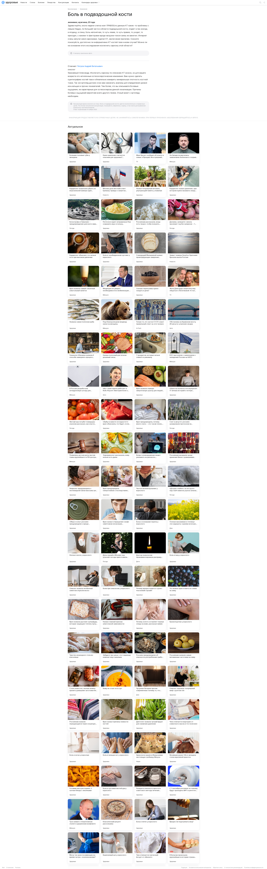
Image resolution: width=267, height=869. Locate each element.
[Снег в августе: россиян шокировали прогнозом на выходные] (183, 414)
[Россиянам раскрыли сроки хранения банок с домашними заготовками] (183, 448)
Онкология (83, 9)
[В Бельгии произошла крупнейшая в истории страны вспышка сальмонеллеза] (183, 848)
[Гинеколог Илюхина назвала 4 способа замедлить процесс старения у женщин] (83, 348)
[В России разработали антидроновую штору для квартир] (83, 381)
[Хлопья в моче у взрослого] (83, 548)
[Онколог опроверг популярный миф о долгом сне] (183, 681)
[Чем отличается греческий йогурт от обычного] (150, 848)
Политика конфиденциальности (253, 867)
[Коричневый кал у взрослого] (116, 848)
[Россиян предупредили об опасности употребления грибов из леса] (150, 648)
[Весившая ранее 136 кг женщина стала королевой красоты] (183, 748)
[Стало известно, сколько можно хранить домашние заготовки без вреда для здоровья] (83, 681)
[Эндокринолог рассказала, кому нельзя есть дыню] (116, 448)
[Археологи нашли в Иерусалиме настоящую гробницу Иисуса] (150, 748)
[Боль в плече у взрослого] (150, 814)
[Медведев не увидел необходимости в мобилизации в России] (116, 281)
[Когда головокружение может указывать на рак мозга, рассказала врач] (150, 448)
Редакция (184, 867)
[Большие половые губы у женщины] (83, 148)
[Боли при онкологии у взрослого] (116, 581)
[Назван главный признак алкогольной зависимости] (116, 614)
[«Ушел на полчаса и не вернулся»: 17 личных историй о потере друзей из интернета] (183, 381)
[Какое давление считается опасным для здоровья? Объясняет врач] (116, 148)
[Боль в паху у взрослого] (183, 548)
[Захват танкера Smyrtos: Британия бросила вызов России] (183, 248)
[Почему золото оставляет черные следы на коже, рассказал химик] (150, 614)
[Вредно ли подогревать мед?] (183, 814)
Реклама (17, 867)
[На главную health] (11, 2)
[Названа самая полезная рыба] (83, 314)
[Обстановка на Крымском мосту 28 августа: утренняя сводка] (183, 314)
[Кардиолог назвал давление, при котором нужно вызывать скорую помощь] (183, 181)
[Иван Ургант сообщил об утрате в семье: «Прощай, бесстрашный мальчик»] (150, 148)
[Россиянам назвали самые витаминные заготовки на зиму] (183, 648)
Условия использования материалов (200, 867)
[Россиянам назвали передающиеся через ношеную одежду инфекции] (83, 714)
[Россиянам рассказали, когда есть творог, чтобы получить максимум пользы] (150, 214)
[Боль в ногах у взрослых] (83, 748)
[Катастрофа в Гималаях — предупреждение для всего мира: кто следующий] (83, 214)
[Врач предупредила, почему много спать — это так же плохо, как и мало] (150, 414)
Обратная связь (218, 867)
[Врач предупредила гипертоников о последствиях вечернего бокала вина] (116, 481)
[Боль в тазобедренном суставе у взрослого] (116, 248)
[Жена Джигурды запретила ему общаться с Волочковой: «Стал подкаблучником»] (183, 281)
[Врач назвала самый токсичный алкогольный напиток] (83, 281)
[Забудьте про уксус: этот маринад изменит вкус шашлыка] (116, 648)
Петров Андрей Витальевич (90, 66)
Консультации (72, 9)
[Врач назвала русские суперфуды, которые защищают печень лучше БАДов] (83, 614)
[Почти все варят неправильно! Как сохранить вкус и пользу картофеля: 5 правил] (116, 214)
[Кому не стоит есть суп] (116, 681)
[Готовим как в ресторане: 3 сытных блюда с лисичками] (83, 781)
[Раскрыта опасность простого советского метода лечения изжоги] (150, 781)
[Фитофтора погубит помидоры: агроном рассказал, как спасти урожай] (83, 414)
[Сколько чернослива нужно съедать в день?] (150, 281)
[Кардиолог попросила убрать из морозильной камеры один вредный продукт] (83, 181)
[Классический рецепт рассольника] (116, 814)
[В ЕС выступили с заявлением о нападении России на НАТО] (183, 348)
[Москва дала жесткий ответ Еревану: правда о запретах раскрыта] (116, 181)
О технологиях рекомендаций (233, 867)
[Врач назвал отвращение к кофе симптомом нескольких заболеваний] (116, 514)
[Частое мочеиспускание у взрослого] (150, 481)
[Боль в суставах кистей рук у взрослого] (116, 781)
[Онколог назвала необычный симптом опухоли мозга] (83, 581)
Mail (3, 867)
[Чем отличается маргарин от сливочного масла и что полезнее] (183, 714)
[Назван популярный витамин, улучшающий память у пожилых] (150, 181)
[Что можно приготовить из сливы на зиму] (183, 581)
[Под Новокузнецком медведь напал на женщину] (116, 314)
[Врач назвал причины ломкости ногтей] (116, 714)
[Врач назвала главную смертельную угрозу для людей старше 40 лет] (150, 381)
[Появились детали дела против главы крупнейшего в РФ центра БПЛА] (83, 448)
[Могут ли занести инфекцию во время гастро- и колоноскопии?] (83, 848)
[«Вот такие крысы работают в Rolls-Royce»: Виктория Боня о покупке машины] (116, 381)
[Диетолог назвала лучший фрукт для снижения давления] (150, 714)
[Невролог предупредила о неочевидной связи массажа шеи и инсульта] (83, 481)
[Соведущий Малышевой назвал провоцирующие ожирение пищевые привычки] (150, 248)
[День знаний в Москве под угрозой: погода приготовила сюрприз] (116, 548)
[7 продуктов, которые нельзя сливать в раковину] (150, 348)
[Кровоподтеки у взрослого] (183, 614)
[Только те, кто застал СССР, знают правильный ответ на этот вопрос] (150, 314)
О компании (9, 867)
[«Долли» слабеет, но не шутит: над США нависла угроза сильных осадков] (183, 481)
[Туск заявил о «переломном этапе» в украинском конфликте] (83, 814)
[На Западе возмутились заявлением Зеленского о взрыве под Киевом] (183, 148)
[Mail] (3, 2)
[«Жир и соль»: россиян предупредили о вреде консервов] (83, 514)
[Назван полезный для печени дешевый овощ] (116, 348)
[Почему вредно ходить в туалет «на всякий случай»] (150, 581)
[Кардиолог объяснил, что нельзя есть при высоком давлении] (83, 248)
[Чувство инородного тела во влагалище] (83, 648)
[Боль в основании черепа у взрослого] (150, 514)
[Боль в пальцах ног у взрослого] (116, 748)
